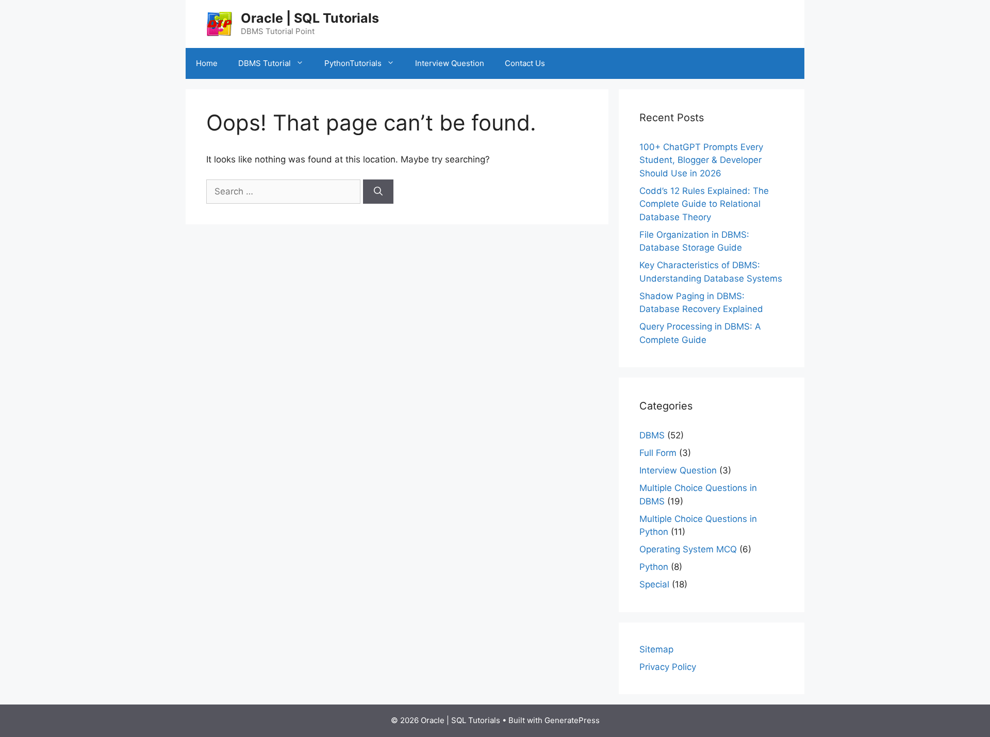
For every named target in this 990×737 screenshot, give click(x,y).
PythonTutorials (353, 63)
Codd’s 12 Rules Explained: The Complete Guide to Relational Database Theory (704, 204)
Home (207, 63)
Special (654, 584)
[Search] (378, 191)
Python (653, 567)
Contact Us (525, 63)
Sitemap (656, 649)
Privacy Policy (667, 667)
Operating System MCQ (688, 549)
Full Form (657, 453)
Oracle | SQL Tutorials (310, 18)
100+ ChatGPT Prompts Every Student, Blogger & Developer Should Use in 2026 (701, 160)
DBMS (652, 435)
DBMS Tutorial (264, 63)
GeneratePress (572, 720)
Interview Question (449, 63)
